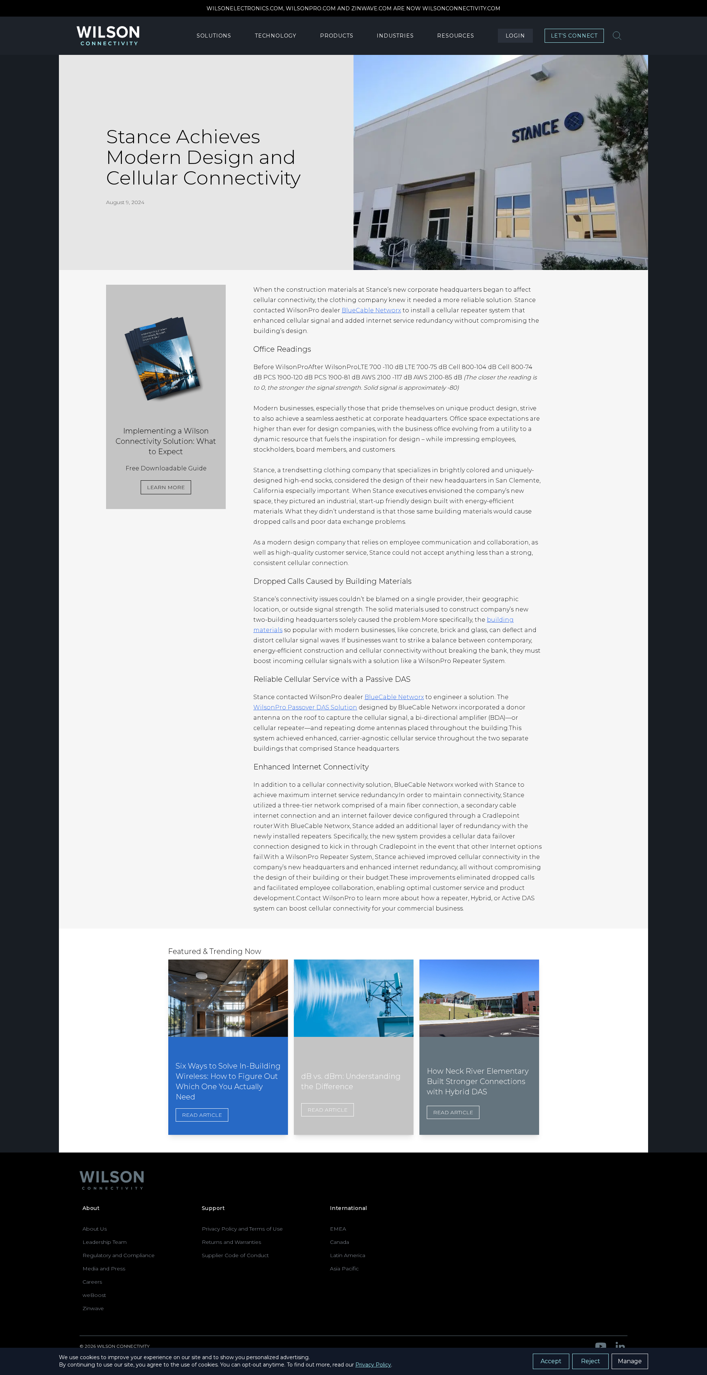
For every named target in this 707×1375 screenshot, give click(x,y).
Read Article (202, 1115)
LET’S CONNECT (574, 35)
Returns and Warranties (231, 1242)
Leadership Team (104, 1242)
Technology (275, 35)
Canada (339, 1242)
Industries (395, 35)
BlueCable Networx (371, 310)
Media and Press (103, 1268)
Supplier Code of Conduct (235, 1255)
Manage (630, 1361)
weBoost (94, 1295)
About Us (94, 1228)
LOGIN (515, 35)
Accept (551, 1361)
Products (336, 35)
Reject (590, 1361)
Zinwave (93, 1308)
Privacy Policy (373, 1364)
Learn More (166, 487)
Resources (455, 35)
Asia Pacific (344, 1268)
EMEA (338, 1228)
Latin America (347, 1255)
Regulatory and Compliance (118, 1255)
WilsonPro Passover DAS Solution (305, 707)
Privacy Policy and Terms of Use (242, 1228)
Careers (92, 1281)
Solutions (214, 35)
